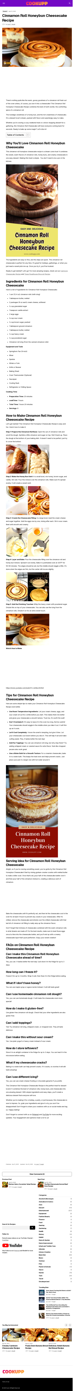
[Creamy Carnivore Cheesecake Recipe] (13, 1334)
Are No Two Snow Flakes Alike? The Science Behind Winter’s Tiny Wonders (58, 1298)
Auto (40, 1205)
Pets (40, 1264)
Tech (40, 1276)
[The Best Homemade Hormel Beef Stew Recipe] (40, 1184)
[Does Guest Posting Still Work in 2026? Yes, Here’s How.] (42, 1293)
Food (40, 1222)
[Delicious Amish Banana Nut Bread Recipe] (60, 1334)
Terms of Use (5, 1381)
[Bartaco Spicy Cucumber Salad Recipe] (5, 1184)
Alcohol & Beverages (46, 1199)
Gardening (42, 1228)
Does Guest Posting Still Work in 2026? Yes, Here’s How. (58, 1291)
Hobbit (41, 1237)
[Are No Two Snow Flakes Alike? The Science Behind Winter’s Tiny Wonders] (42, 1300)
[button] (4, 3)
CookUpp (5, 1240)
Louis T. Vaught (55, 1318)
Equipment (42, 1214)
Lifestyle (42, 1249)
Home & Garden (44, 1240)
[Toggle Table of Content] (27, 134)
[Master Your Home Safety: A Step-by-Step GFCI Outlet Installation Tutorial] (42, 1316)
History (41, 1234)
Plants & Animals (45, 1267)
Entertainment (44, 1211)
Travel (41, 1279)
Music (41, 1258)
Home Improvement (46, 1243)
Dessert (5, 11)
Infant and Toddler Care (47, 1246)
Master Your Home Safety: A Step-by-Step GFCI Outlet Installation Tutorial (58, 1314)
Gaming (41, 1225)
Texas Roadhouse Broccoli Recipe (37, 274)
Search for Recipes (8, 1224)
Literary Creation (45, 1252)
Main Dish (42, 1255)
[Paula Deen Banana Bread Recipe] (37, 1334)
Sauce (41, 1270)
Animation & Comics (46, 1202)
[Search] (32, 1228)
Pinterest (17, 1251)
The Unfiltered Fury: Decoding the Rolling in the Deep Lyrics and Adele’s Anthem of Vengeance (57, 1306)
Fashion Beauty (44, 1217)
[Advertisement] (37, 84)
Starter (41, 1273)
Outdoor (42, 1261)
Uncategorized (44, 1282)
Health (41, 1231)
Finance (41, 1219)
